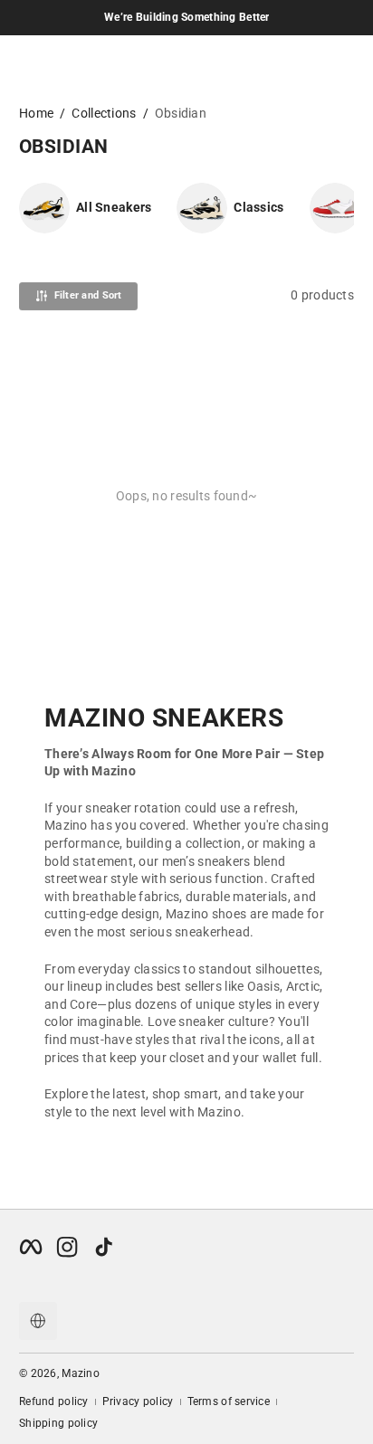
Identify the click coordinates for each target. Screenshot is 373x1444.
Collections (104, 113)
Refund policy (54, 1401)
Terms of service (228, 1401)
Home (36, 113)
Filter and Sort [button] (88, 295)
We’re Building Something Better (187, 17)
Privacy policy (138, 1401)
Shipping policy (58, 1423)
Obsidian (180, 113)
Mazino (81, 1373)
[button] (38, 1321)
